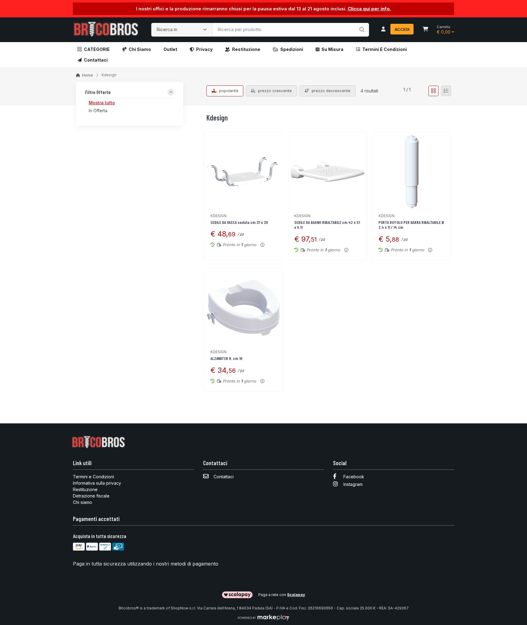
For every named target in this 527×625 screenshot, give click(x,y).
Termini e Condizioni (384, 49)
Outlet (170, 49)
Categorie (97, 49)
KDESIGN (218, 216)
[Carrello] (425, 30)
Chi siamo (140, 49)
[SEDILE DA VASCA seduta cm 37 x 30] (243, 171)
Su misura (332, 49)
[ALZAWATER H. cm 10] (243, 307)
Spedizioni (291, 49)
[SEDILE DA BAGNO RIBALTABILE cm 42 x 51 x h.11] (327, 171)
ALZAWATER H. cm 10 (226, 358)
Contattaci (96, 60)
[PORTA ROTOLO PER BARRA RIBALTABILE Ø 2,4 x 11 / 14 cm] (411, 171)
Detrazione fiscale (91, 495)
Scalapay (296, 594)
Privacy (204, 49)
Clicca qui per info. (369, 9)
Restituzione (246, 49)
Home (87, 75)
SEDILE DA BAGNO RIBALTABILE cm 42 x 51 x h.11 (327, 225)
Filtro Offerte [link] (98, 92)
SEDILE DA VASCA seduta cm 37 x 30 (239, 222)
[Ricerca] (361, 23)
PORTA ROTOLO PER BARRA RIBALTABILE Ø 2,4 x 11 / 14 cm (411, 225)
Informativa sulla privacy (97, 483)
